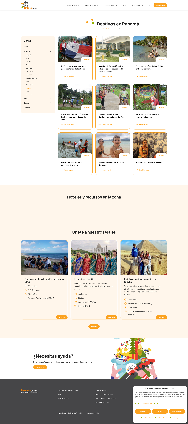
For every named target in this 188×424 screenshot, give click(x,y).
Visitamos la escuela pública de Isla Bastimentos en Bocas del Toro (74, 117)
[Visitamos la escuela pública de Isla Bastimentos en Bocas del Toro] (75, 97)
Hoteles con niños (110, 5)
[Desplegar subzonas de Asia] (50, 98)
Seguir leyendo (69, 76)
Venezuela (29, 95)
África (26, 46)
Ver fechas (32, 286)
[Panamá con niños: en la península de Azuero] (75, 145)
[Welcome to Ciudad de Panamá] (150, 145)
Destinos (108, 29)
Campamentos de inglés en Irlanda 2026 (44, 280)
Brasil (27, 58)
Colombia (29, 68)
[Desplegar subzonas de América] (50, 51)
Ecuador (29, 75)
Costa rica (29, 71)
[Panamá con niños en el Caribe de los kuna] (113, 145)
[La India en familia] (94, 257)
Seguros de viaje (101, 390)
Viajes (60, 394)
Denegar (160, 411)
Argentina (29, 55)
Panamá (86, 59)
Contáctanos (160, 5)
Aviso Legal (176, 418)
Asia (25, 98)
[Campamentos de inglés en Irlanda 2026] (44, 257)
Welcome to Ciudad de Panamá (149, 162)
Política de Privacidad (163, 418)
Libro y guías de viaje (102, 402)
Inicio (102, 29)
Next (171, 280)
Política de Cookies (148, 418)
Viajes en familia (90, 5)
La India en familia (84, 278)
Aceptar (142, 411)
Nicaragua (29, 85)
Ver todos (94, 326)
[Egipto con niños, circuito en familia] (143, 257)
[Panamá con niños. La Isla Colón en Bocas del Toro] (150, 49)
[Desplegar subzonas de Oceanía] (50, 107)
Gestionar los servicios (146, 403)
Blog (124, 5)
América (115, 29)
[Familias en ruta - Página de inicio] (29, 8)
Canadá (28, 61)
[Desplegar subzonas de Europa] (50, 103)
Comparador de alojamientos (105, 398)
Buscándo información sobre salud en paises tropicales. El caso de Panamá (111, 69)
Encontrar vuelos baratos (104, 394)
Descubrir (62, 317)
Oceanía (27, 108)
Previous (17, 280)
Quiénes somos (137, 5)
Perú (27, 91)
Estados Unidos (31, 78)
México (28, 81)
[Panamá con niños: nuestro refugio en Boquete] (150, 97)
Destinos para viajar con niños (68, 390)
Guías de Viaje (72, 5)
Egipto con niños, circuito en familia (140, 280)
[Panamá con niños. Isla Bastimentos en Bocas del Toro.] (113, 97)
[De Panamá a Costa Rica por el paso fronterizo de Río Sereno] (75, 49)
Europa (26, 103)
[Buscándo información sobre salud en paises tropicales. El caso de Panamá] (113, 49)
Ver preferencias (177, 411)
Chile (27, 65)
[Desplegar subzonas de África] (50, 46)
